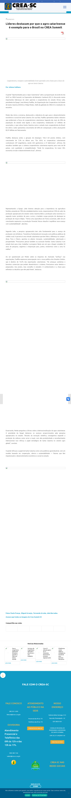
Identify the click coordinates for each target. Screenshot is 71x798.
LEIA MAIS (8, 663)
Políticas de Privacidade (39, 795)
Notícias (57, 1)
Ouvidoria (19, 2)
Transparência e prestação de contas (15, 1)
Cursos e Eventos (10, 2)
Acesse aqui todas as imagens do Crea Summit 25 (24, 617)
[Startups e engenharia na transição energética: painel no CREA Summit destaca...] (1, 399)
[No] (69, 793)
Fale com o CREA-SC (29, 2)
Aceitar (27, 795)
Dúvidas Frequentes (48, 1)
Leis (40, 1)
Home (19, 11)
